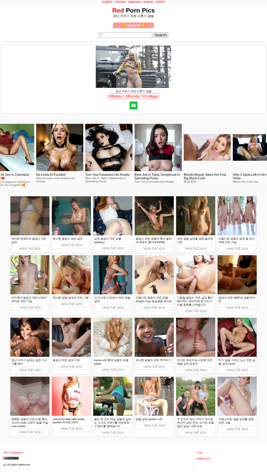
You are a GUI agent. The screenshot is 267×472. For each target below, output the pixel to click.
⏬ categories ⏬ (133, 25)
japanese (134, 1)
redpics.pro (204, 458)
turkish (160, 1)
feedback (17, 452)
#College (150, 96)
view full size (30, 248)
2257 (6, 452)
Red (118, 10)
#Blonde (132, 96)
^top (199, 452)
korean (148, 1)
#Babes (115, 96)
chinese (120, 1)
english (107, 1)
